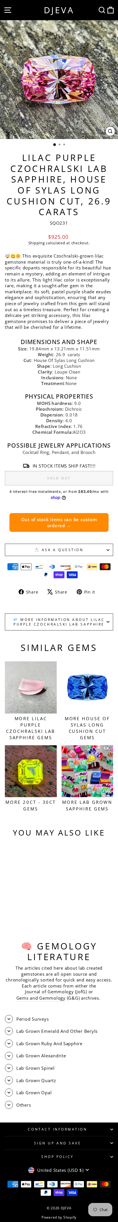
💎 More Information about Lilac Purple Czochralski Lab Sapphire (59, 621)
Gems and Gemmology (41, 998)
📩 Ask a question (59, 549)
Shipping (36, 243)
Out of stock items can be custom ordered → (59, 522)
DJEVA (59, 10)
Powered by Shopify (59, 1217)
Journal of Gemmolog (48, 991)
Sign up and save (57, 1143)
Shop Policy (57, 1156)
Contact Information (57, 1129)
